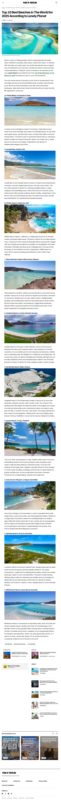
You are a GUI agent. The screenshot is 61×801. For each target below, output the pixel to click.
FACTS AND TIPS (15, 656)
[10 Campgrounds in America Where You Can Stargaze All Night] (35, 683)
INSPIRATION (43, 705)
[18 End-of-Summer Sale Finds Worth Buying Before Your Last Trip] (35, 705)
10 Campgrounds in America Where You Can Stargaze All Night (48, 681)
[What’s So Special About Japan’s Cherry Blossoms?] (44, 654)
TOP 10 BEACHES (31, 644)
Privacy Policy (43, 781)
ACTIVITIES (42, 694)
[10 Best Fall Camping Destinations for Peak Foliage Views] (35, 694)
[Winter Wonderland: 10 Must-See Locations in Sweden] (11, 748)
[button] (3, 2)
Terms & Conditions (8, 785)
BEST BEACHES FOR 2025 (19, 644)
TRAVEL (4, 20)
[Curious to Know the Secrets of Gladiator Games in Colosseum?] (16, 654)
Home (3, 7)
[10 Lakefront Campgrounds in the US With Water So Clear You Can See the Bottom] (35, 671)
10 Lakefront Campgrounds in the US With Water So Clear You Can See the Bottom (48, 670)
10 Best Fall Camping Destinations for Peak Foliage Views (49, 692)
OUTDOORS (42, 673)
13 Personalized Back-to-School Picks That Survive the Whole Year (48, 713)
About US (4, 781)
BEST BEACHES (8, 644)
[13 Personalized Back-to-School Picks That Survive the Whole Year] (35, 715)
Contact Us (16, 781)
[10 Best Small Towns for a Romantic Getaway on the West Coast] (49, 748)
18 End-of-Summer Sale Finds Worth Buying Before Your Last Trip (49, 703)
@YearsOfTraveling (14, 666)
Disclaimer (29, 781)
